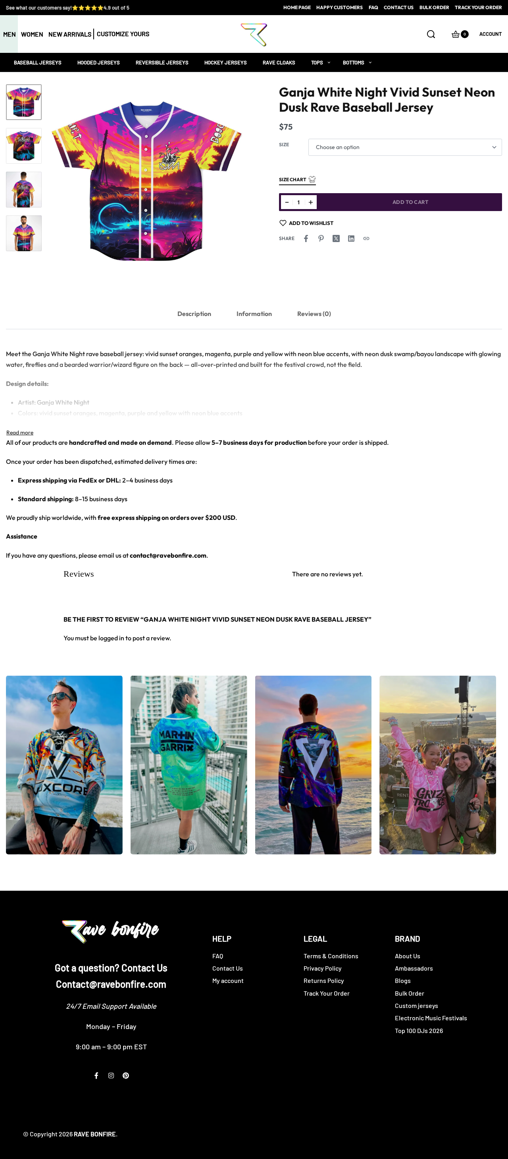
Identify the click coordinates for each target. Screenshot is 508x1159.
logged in (111, 638)
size (284, 144)
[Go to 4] (24, 233)
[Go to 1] (24, 102)
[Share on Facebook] (306, 238)
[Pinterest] (126, 1075)
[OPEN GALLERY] (147, 181)
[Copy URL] (366, 238)
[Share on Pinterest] (321, 238)
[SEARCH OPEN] (431, 34)
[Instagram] (111, 1075)
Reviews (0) (314, 314)
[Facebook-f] (96, 1075)
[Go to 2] (24, 146)
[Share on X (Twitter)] (336, 238)
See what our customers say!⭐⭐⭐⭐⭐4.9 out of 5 (67, 7)
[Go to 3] (24, 189)
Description (194, 314)
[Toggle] (20, 432)
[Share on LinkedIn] (351, 238)
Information (254, 314)
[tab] (194, 314)
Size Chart (292, 179)
